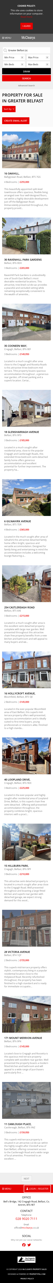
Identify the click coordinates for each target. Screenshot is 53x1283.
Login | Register (38, 1188)
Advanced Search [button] (26, 85)
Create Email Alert (15, 120)
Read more (26, 16)
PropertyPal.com (37, 1274)
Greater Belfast (17, 50)
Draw (26, 71)
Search (26, 78)
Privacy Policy (27, 1279)
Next (26, 1178)
